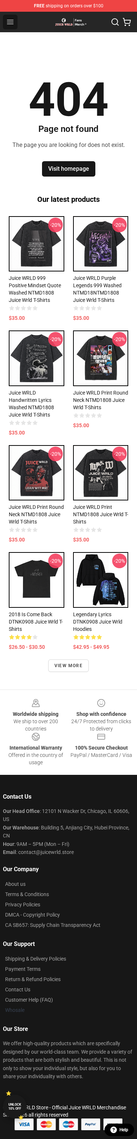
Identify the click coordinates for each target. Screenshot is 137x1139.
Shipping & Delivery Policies (35, 959)
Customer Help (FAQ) (29, 1000)
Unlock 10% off (14, 1106)
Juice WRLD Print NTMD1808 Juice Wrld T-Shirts (100, 514)
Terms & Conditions (27, 894)
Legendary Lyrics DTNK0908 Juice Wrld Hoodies (97, 621)
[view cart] (126, 22)
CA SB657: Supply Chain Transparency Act (52, 925)
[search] (115, 22)
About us (15, 884)
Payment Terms (23, 969)
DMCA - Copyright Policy (32, 915)
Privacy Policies (22, 904)
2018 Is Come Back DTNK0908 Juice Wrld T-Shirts (36, 621)
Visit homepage (68, 168)
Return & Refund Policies (33, 979)
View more (68, 665)
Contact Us (17, 989)
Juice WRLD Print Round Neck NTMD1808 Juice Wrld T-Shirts (100, 400)
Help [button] (123, 1129)
